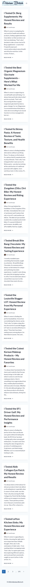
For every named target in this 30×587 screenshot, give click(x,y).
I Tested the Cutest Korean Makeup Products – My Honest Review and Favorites (14, 355)
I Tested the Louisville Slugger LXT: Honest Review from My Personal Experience (14, 302)
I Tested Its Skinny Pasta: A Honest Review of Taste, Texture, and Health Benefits (14, 136)
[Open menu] (26, 3)
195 (19, 571)
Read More (8, 57)
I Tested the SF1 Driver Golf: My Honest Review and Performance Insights (14, 415)
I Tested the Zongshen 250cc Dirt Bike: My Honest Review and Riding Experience (15, 191)
